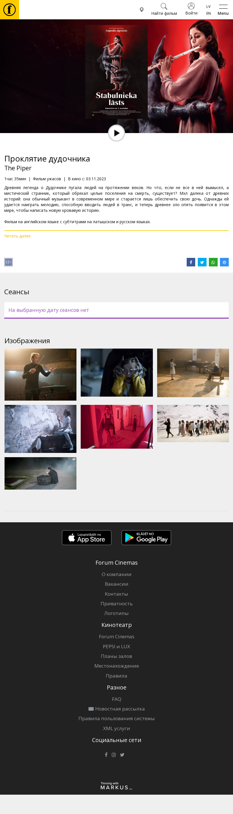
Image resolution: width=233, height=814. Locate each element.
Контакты (116, 594)
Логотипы (116, 613)
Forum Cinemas (116, 636)
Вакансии (116, 584)
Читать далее (17, 236)
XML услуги (116, 728)
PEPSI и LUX (116, 646)
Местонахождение (116, 665)
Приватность (117, 603)
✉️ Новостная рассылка (116, 708)
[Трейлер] (116, 133)
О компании (117, 574)
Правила (116, 675)
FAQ (116, 699)
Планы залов (116, 656)
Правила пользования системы (116, 718)
